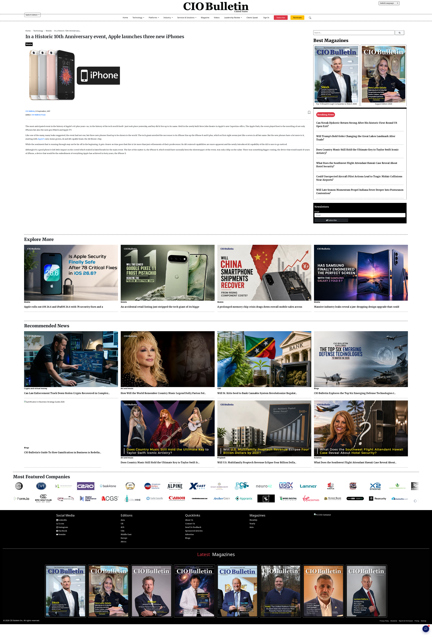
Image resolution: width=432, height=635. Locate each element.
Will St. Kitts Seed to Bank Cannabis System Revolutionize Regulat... (257, 393)
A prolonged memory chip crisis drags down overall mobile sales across (259, 306)
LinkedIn (62, 520)
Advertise (189, 534)
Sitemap (423, 621)
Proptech (221, 457)
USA (122, 531)
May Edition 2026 (365, 590)
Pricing (417, 621)
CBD (219, 388)
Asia (123, 520)
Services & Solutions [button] (186, 17)
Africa (123, 541)
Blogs (316, 388)
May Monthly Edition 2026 (323, 590)
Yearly (252, 523)
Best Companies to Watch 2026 (237, 590)
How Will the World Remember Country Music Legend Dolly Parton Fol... (163, 393)
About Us (189, 520)
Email (316, 211)
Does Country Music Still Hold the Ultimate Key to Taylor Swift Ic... (160, 462)
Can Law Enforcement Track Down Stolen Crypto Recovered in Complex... (67, 393)
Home (125, 17)
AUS (122, 527)
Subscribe (332, 220)
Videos (217, 17)
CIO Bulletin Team (39, 115)
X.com (61, 523)
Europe (124, 538)
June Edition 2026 (279, 590)
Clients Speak (252, 17)
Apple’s (41, 139)
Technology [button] (138, 17)
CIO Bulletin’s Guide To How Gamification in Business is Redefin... (62, 452)
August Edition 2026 (383, 104)
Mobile (49, 31)
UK (122, 523)
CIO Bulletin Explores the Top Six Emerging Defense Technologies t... (355, 393)
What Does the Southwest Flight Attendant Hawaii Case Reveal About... (355, 462)
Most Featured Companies (41, 476)
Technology (38, 31)
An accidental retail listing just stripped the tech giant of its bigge (160, 306)
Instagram (63, 527)
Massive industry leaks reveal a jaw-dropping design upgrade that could (356, 306)
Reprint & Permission (406, 621)
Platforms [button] (153, 17)
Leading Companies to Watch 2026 (150, 590)
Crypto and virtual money (35, 388)
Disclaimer (393, 621)
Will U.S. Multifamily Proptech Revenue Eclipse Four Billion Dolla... (256, 462)
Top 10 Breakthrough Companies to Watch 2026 (336, 104)
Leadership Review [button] (232, 17)
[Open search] (310, 17)
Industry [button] (167, 17)
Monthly (253, 520)
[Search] (399, 32)
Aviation (318, 457)
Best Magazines (330, 40)
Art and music (127, 388)
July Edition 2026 (194, 590)
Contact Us (190, 523)
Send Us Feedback (193, 527)
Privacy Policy (384, 621)
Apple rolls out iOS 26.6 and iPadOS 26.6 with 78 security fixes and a (63, 306)
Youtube (62, 534)
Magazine (205, 17)
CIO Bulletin (30, 111)
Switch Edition (32, 15)
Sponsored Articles (194, 531)
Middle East (126, 534)
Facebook (62, 531)
